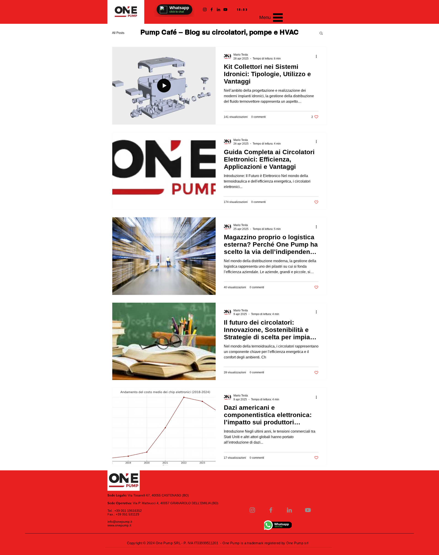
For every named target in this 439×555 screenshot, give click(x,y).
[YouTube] (225, 9)
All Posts (118, 33)
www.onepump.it (119, 525)
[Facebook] (211, 9)
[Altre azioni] (318, 56)
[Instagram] (204, 9)
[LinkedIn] (218, 9)
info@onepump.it (119, 521)
